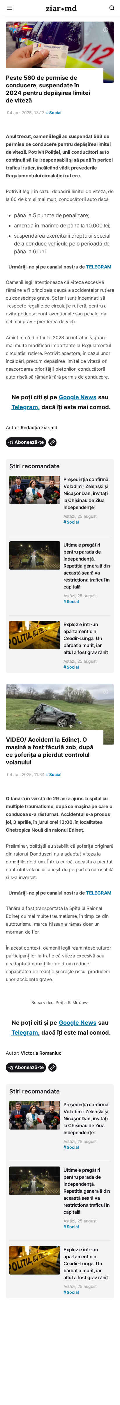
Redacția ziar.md (39, 427)
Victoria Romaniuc (41, 1053)
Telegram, (25, 407)
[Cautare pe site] (112, 8)
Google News (77, 397)
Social (53, 112)
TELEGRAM (98, 267)
